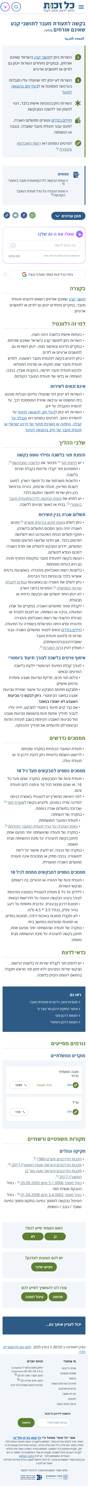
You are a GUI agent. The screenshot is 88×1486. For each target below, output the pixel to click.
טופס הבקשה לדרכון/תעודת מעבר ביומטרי (36, 180)
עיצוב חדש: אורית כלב (32, 1380)
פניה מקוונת (44, 1085)
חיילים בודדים (61, 120)
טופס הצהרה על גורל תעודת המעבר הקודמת (40, 193)
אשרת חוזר (15, 802)
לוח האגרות (52, 647)
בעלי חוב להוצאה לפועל (36, 411)
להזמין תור (69, 462)
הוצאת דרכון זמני (66, 1015)
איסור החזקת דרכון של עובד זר (57, 1009)
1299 (18, 1085)
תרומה (58, 1296)
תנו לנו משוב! (69, 1394)
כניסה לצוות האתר (66, 1404)
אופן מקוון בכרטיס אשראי (43, 522)
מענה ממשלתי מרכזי (69, 1073)
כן (55, 1236)
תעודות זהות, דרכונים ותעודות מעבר (53, 1002)
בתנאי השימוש (26, 1456)
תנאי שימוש (14, 255)
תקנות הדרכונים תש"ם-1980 (59, 1158)
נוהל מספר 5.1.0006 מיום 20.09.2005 (51, 1182)
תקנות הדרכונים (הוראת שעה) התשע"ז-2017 (47, 1164)
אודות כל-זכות (69, 1368)
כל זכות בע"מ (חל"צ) (27, 1438)
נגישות (72, 1378)
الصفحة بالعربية (74, 38)
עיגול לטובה (34, 1296)
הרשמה (26, 1422)
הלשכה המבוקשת (26, 462)
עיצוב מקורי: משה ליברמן (30, 1375)
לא (33, 1236)
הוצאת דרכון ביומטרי (64, 1022)
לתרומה (72, 1399)
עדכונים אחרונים (67, 1389)
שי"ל (75, 1102)
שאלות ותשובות (68, 1373)
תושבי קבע (42, 57)
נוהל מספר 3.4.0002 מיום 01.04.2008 (51, 1194)
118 (17, 1112)
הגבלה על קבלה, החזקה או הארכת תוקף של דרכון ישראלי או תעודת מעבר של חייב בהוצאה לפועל (43, 423)
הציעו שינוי (44, 1267)
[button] (81, 7)
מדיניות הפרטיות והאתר (63, 1383)
